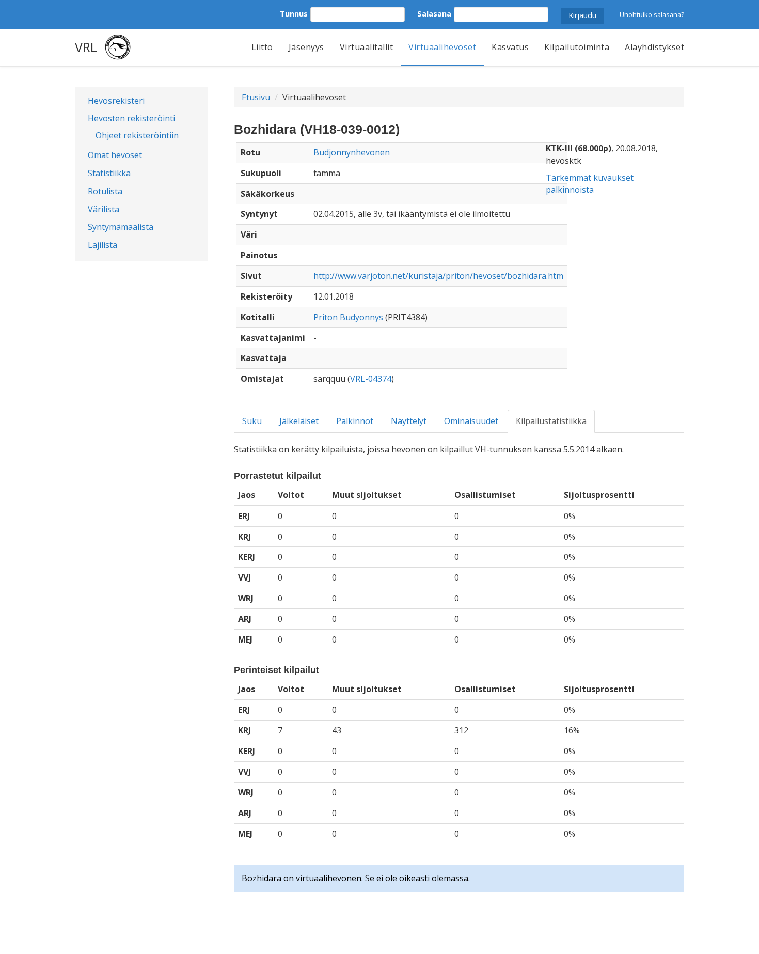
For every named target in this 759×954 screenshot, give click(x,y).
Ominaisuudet (471, 421)
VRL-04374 (370, 378)
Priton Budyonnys (348, 317)
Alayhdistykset (654, 47)
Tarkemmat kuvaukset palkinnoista (590, 183)
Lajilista (102, 245)
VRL (86, 47)
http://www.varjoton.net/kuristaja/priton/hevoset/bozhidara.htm (438, 275)
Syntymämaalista (120, 226)
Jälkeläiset (299, 421)
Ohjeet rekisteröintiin (137, 135)
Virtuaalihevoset (442, 47)
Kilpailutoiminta (576, 47)
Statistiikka (109, 173)
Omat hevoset (115, 155)
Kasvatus (510, 47)
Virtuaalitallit (366, 47)
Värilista (103, 209)
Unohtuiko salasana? (652, 14)
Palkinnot (354, 421)
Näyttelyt (408, 421)
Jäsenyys (306, 47)
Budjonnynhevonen (351, 152)
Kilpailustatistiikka (551, 421)
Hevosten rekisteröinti (131, 118)
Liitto (262, 47)
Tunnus (294, 14)
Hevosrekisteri (116, 100)
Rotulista (105, 191)
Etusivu (256, 97)
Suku (252, 421)
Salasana (434, 14)
